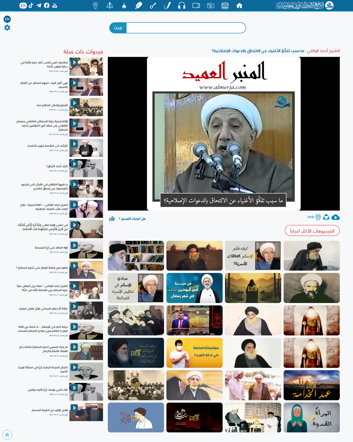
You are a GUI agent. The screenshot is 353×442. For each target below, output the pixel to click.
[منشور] (109, 5)
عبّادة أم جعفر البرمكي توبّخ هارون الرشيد (43, 308)
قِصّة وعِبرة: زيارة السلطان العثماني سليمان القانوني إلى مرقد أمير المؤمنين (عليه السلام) (42, 125)
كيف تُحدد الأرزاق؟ (57, 166)
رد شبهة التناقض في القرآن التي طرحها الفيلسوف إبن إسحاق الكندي (44, 186)
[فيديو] (196, 5)
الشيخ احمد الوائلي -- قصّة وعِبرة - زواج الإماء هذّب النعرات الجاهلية (44, 207)
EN (7, 19)
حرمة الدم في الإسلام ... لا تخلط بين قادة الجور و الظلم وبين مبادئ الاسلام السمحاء (43, 328)
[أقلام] (167, 5)
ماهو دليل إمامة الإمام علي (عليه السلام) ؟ (42, 267)
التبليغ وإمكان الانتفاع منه (52, 105)
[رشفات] (138, 5)
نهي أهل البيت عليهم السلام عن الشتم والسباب (44, 85)
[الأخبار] (225, 5)
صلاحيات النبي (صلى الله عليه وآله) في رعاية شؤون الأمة (44, 64)
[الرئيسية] (239, 5)
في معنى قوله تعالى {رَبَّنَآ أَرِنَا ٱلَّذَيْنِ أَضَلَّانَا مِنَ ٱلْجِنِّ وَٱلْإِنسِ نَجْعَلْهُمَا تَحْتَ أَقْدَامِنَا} (43, 227)
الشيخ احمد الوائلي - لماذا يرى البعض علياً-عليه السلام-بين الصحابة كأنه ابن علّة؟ (42, 288)
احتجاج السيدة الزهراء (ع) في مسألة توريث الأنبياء (43, 369)
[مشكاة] (124, 5)
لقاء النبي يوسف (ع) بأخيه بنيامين (48, 389)
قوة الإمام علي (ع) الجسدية (51, 247)
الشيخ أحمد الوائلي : (322, 50)
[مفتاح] (153, 5)
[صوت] (181, 5)
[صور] (210, 5)
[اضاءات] (95, 5)
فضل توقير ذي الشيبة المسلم (50, 410)
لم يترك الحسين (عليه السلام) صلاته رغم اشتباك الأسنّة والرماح (43, 349)
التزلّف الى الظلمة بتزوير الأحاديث (47, 145)
